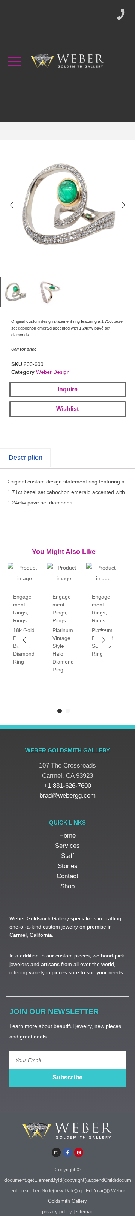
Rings (20, 620)
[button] (67, 409)
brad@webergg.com (67, 795)
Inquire (68, 389)
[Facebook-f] (67, 1152)
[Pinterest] (78, 1152)
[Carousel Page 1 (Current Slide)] (59, 711)
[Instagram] (56, 1152)
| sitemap (83, 1211)
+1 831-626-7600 (67, 785)
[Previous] (12, 205)
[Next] (123, 205)
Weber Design (53, 372)
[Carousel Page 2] (68, 711)
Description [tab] (25, 457)
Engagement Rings (22, 605)
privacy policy (57, 1211)
